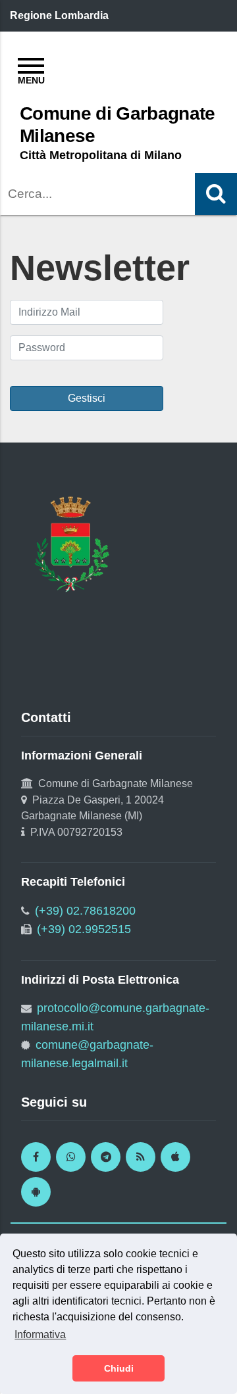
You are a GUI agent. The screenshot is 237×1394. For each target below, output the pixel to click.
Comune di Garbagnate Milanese (117, 124)
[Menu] (31, 69)
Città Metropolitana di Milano (101, 155)
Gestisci (86, 398)
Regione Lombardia (59, 15)
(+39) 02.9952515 (84, 929)
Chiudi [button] (119, 1368)
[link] (36, 1157)
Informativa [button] (40, 1334)
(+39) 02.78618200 (85, 910)
